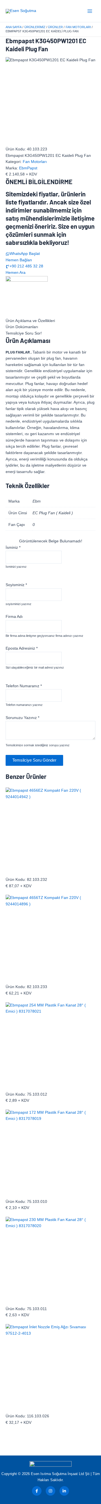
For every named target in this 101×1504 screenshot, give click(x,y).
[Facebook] (37, 1491)
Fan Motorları (35, 162)
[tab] (50, 321)
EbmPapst (28, 168)
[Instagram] (50, 1491)
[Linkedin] (64, 1491)
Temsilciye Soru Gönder (34, 760)
